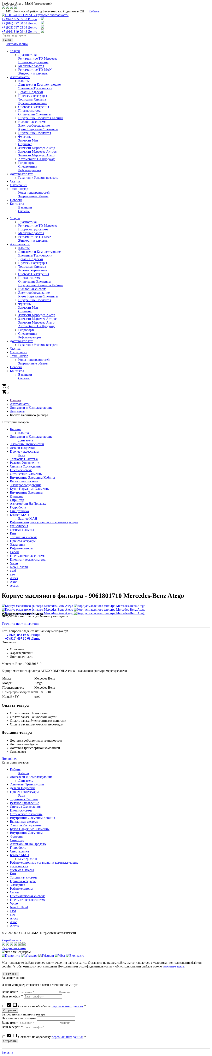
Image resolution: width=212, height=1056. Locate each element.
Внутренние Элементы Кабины (32, 477)
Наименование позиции (19, 1018)
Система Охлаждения (25, 466)
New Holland (19, 567)
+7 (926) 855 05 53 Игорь (19, 19)
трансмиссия (19, 526)
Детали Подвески (22, 447)
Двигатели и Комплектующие (31, 436)
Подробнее (9, 758)
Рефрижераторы (21, 548)
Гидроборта (18, 507)
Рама (21, 455)
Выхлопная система (24, 481)
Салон (14, 552)
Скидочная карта (14, 948)
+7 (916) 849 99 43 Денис (19, 31)
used (13, 570)
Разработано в (12, 940)
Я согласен (10, 973)
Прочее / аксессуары (24, 451)
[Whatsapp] (29, 955)
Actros (14, 585)
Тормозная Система (24, 459)
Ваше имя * (10, 992)
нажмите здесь (173, 966)
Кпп (13, 533)
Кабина (23, 433)
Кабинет (95, 11)
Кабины (15, 429)
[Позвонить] (11, 955)
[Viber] (60, 955)
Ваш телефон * (12, 996)
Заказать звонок (17, 44)
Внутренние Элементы (26, 492)
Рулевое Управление (24, 462)
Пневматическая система (27, 555)
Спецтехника (19, 511)
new (13, 574)
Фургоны (16, 496)
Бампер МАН (19, 515)
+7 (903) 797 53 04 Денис (19, 27)
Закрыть (7, 1052)
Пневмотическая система (28, 559)
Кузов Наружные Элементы (29, 488)
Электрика (17, 544)
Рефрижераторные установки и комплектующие (44, 522)
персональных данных (67, 1006)
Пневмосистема (21, 470)
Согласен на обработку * (46, 1006)
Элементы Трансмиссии (27, 444)
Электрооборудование (25, 485)
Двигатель (25, 440)
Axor (13, 582)
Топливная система (23, 537)
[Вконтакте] (75, 955)
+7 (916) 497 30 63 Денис (19, 23)
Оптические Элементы (26, 474)
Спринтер (17, 500)
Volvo (14, 563)
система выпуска (22, 529)
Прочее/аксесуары (23, 541)
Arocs (14, 578)
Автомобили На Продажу (28, 503)
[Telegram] (46, 955)
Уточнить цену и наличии (20, 623)
